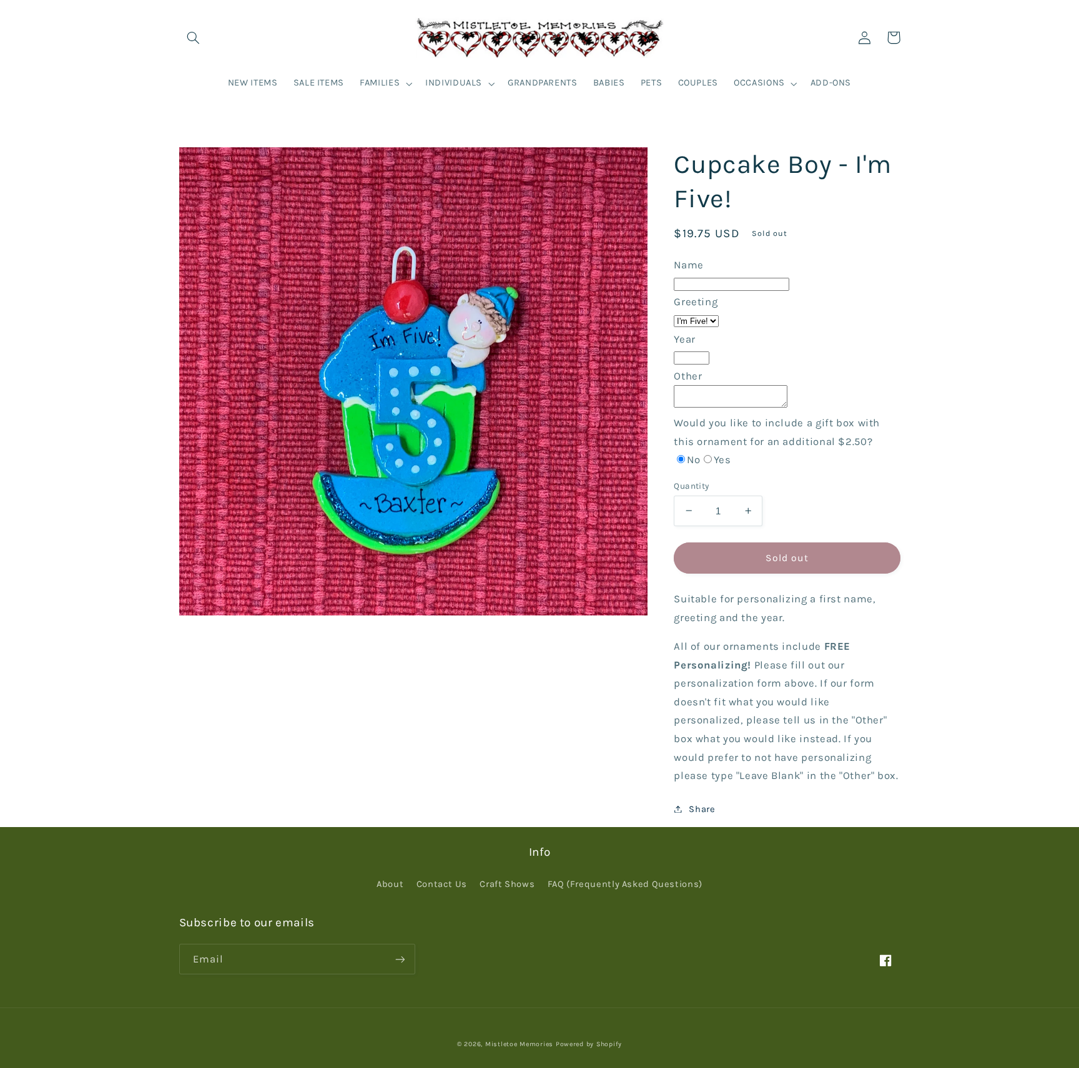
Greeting (695, 302)
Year (685, 339)
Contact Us (441, 884)
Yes (722, 459)
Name (689, 264)
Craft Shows (507, 884)
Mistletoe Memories (519, 1044)
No (693, 459)
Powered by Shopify (589, 1044)
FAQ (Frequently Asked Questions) (625, 884)
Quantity (691, 485)
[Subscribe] (399, 959)
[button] (193, 37)
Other (688, 375)
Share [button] (702, 808)
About (390, 884)
